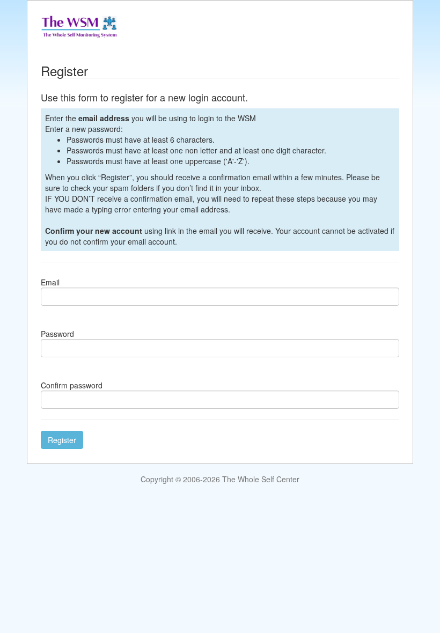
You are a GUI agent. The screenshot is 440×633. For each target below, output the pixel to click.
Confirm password (71, 385)
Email (50, 282)
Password (57, 333)
